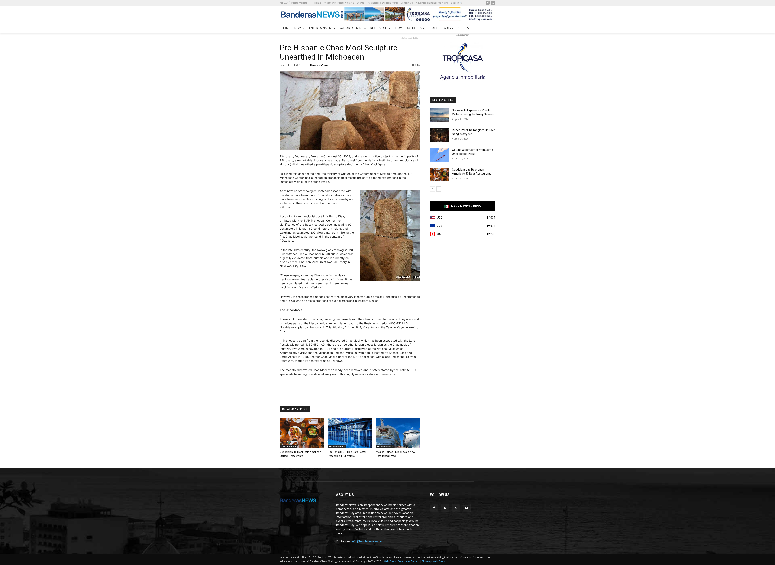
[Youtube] (467, 508)
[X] (493, 3)
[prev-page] (432, 189)
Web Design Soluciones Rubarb (401, 561)
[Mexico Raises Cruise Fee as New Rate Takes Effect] (398, 433)
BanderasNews (319, 64)
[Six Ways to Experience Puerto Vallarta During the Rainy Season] (439, 115)
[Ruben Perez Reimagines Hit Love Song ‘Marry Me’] (439, 135)
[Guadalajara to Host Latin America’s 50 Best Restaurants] (302, 433)
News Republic (409, 37)
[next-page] (438, 189)
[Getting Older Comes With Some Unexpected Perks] (439, 155)
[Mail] (445, 508)
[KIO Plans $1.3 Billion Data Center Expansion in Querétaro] (350, 433)
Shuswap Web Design (434, 561)
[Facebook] (488, 3)
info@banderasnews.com (368, 541)
